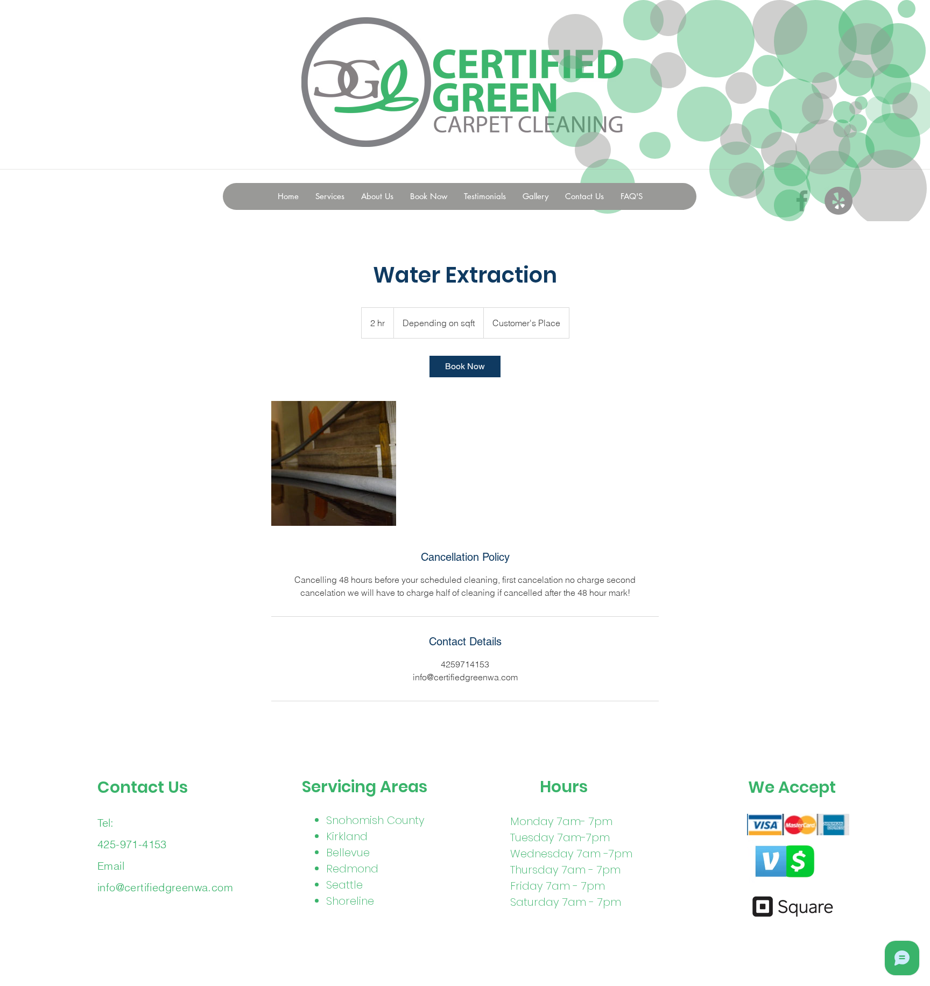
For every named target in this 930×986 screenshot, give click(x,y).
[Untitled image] (333, 463)
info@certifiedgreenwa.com (165, 887)
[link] (465, 366)
